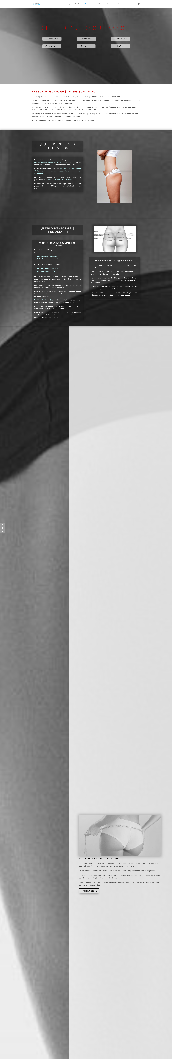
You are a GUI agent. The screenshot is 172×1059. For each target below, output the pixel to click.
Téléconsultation (89, 891)
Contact (133, 4)
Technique (120, 39)
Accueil (61, 4)
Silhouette (88, 4)
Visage (68, 4)
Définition (51, 39)
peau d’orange (72, 165)
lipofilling (90, 113)
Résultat (85, 46)
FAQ (119, 46)
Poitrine (77, 4)
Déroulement (51, 46)
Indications (85, 39)
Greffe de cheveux (122, 4)
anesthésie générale (99, 289)
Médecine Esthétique (104, 4)
